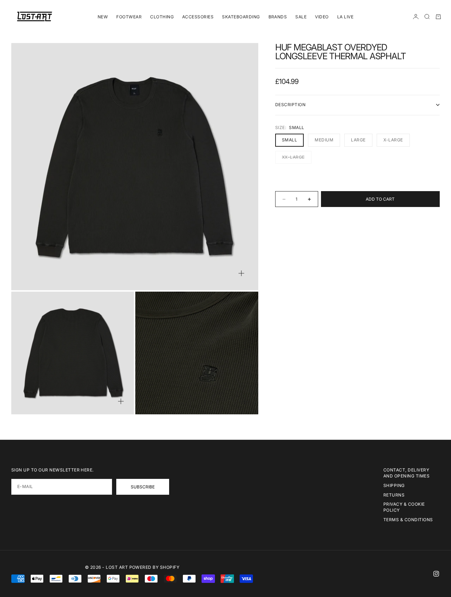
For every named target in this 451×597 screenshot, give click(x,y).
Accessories (198, 16)
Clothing (162, 16)
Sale (301, 16)
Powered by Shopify (154, 567)
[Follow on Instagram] (436, 573)
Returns (393, 495)
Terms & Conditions (408, 519)
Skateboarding (241, 16)
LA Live (345, 16)
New (103, 16)
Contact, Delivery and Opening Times (406, 473)
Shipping (394, 485)
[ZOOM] (241, 273)
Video (321, 16)
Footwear (129, 16)
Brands (277, 16)
